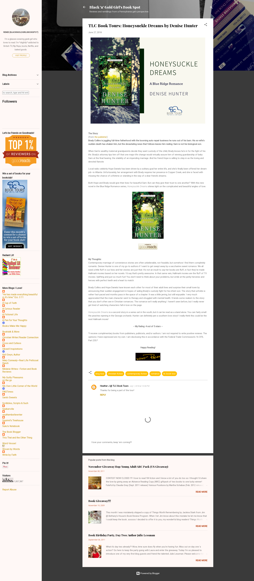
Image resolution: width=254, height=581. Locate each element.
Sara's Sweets (9, 397)
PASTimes (7, 391)
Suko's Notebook (11, 426)
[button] (205, 25)
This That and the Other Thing (17, 437)
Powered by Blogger (150, 573)
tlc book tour (169, 373)
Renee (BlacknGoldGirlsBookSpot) (20, 32)
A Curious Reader (11, 308)
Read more (201, 492)
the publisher (101, 137)
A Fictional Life (10, 314)
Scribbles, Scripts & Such (15, 403)
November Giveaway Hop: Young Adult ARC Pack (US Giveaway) (128, 466)
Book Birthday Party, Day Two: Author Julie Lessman (121, 535)
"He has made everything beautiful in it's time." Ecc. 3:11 (19, 296)
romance (155, 373)
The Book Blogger (11, 431)
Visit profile (21, 55)
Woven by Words (11, 449)
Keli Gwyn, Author (11, 354)
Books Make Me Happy (14, 326)
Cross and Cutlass (11, 343)
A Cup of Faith (9, 303)
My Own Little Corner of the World (19, 386)
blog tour (100, 373)
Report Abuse (9, 489)
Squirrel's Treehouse (12, 420)
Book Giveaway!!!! (99, 501)
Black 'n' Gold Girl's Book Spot (115, 7)
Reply (103, 395)
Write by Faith (9, 454)
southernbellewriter (12, 414)
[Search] (211, 8)
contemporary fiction (137, 373)
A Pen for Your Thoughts (14, 320)
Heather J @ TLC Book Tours (114, 386)
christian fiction (115, 373)
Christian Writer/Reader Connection (20, 337)
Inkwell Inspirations (12, 349)
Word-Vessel (9, 443)
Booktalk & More (10, 331)
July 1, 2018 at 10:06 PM (139, 386)
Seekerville (8, 409)
